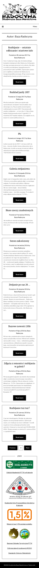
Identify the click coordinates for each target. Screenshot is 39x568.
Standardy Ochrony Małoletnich (19, 553)
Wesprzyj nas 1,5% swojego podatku (19, 524)
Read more (19, 82)
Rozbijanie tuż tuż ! (19, 408)
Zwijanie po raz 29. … (19, 284)
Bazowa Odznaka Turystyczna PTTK (19, 543)
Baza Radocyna (19, 58)
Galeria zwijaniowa (19, 168)
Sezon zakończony (19, 241)
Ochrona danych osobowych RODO (19, 548)
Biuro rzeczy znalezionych (19, 210)
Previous (13, 448)
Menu (35, 26)
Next (28, 448)
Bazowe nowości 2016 (19, 326)
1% (19, 134)
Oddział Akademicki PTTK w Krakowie (19, 472)
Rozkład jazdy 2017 (19, 92)
